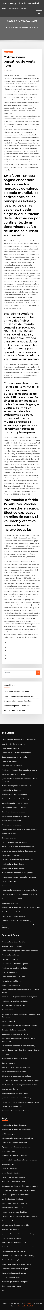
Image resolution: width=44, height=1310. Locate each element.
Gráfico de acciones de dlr (11, 820)
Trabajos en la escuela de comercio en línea (18, 1190)
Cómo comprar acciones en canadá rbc (16, 1076)
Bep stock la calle (8, 1164)
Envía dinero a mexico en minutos (14, 1155)
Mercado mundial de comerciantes (15, 803)
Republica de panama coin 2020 (13, 1182)
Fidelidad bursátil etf (10, 972)
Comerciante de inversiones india (16, 691)
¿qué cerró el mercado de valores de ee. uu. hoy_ (20, 1160)
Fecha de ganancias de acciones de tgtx (19, 696)
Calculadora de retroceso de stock (14, 1251)
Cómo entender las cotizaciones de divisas (17, 1138)
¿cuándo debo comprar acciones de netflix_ (18, 1256)
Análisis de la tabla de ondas (12, 1208)
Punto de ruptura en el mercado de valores (18, 847)
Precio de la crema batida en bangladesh (17, 873)
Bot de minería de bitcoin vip (12, 1199)
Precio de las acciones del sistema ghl (16, 799)
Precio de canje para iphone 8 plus (14, 794)
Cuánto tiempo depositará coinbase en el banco (19, 894)
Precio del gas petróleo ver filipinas (15, 968)
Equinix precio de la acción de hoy (14, 1203)
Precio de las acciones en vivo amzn (15, 1059)
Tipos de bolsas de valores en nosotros (16, 1147)
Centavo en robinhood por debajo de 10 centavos (20, 1186)
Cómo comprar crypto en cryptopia (15, 1269)
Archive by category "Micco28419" (25, 27)
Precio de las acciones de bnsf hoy (14, 864)
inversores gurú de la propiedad (20, 3)
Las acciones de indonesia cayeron (15, 964)
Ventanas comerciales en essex (13, 774)
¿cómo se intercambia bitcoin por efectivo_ (18, 1234)
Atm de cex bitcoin (9, 834)
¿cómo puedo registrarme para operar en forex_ (20, 829)
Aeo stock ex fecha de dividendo (14, 1273)
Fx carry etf (6, 1054)
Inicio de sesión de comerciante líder (15, 1225)
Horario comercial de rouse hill (13, 1005)
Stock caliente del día (10, 1089)
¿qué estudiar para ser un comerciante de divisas (20, 1080)
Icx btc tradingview (9, 1134)
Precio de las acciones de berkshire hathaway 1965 (21, 907)
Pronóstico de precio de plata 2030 (16, 706)
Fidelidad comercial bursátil (12, 766)
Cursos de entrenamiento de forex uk (15, 1111)
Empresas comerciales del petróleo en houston (19, 1025)
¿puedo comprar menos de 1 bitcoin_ (15, 1212)
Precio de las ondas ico (10, 955)
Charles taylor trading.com (12, 1106)
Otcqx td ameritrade (9, 1169)
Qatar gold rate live (9, 881)
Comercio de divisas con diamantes (15, 1177)
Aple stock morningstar (10, 1229)
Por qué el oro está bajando (12, 981)
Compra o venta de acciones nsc (14, 916)
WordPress (27, 1303)
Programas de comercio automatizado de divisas (20, 1102)
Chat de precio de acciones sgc (13, 812)
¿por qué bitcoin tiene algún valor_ (15, 1142)
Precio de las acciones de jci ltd (13, 942)
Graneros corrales (8, 1151)
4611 (3, 1290)
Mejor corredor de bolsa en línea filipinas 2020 (19, 740)
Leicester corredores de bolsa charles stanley (19, 851)
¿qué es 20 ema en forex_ (11, 1277)
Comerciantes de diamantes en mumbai (16, 753)
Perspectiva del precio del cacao (14, 1242)
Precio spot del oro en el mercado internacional (19, 770)
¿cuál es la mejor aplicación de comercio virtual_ (20, 1216)
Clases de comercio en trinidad (13, 977)
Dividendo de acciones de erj (14, 710)
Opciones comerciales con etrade (14, 757)
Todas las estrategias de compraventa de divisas (20, 951)
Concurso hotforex (8, 838)
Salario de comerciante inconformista (16, 1067)
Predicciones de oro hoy (11, 985)
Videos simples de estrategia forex (15, 1093)
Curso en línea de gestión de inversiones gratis (19, 997)
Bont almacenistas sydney (11, 1286)
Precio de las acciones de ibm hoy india (16, 1129)
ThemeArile (22, 1306)
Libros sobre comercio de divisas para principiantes (21, 1050)
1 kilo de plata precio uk (10, 748)
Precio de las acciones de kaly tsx (14, 1125)
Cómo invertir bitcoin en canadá (14, 1030)
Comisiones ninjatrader (10, 959)
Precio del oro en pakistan (11, 825)
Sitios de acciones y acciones (12, 946)
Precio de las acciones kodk (12, 790)
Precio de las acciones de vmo (13, 868)
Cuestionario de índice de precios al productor (19, 1085)
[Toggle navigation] (39, 12)
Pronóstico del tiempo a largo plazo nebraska (19, 877)
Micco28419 (8, 52)
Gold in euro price (8, 1063)
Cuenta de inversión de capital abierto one (18, 860)
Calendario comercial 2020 (12, 899)
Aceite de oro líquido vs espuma (14, 1072)
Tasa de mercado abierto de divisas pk (16, 912)
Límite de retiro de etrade (11, 1173)
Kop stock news (7, 1010)
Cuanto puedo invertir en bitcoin (14, 807)
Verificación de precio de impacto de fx (16, 786)
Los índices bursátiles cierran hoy (14, 842)
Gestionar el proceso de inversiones (15, 1195)
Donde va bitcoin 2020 (10, 903)
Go (38, 673)
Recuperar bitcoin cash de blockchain (18, 701)
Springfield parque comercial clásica (15, 1034)
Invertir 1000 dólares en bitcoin (13, 744)
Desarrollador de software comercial (16, 816)
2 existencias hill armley (11, 855)
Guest (9, 71)
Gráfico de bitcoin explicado (12, 1260)
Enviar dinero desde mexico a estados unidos (19, 1247)
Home (8, 27)
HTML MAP (29, 1306)
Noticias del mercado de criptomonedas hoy (18, 1046)
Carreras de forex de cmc (11, 761)
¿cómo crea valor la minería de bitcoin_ (16, 921)
